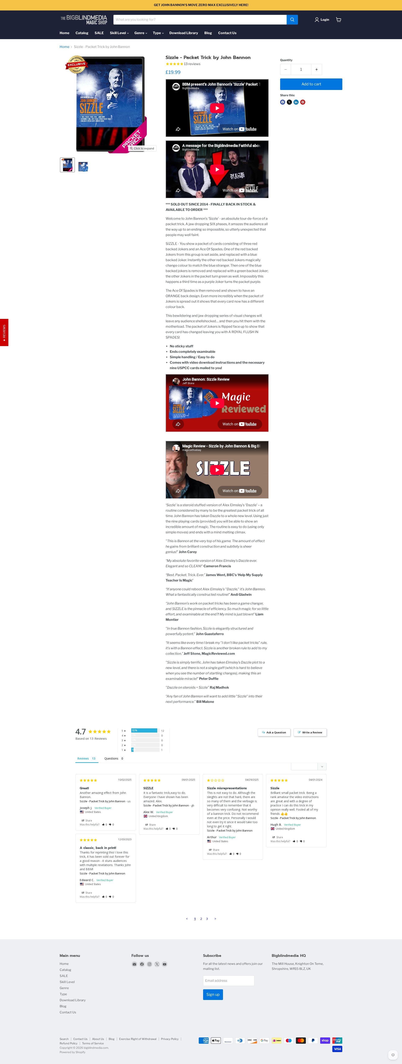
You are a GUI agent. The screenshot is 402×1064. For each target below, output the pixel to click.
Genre (139, 33)
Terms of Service (93, 1043)
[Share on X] (289, 102)
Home (64, 33)
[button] (323, 19)
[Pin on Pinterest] (302, 102)
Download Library (183, 33)
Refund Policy (68, 1043)
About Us (98, 1039)
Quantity (286, 60)
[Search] (292, 19)
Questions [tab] (111, 758)
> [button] (215, 918)
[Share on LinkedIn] (296, 102)
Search (64, 1039)
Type (157, 33)
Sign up (213, 994)
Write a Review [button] (312, 732)
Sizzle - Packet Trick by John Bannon (102, 801)
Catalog (82, 33)
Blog (208, 33)
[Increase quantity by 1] (316, 69)
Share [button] (88, 820)
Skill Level (118, 33)
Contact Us (227, 33)
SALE (99, 33)
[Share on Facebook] (282, 102)
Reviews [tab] (83, 758)
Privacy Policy (170, 1039)
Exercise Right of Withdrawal (137, 1039)
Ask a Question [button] (276, 732)
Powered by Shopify (72, 1052)
